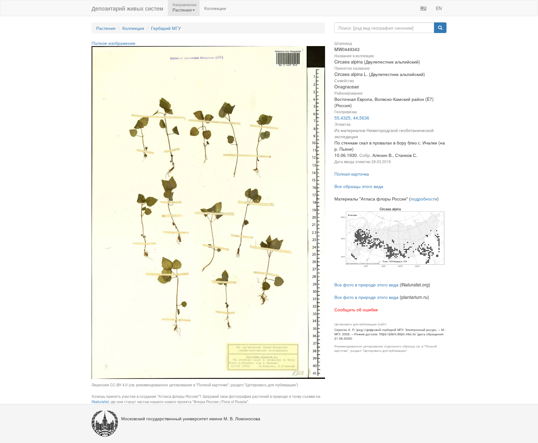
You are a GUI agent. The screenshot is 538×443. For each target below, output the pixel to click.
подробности (424, 199)
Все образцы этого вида (358, 186)
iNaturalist (100, 401)
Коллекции (215, 8)
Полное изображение (113, 43)
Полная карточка (351, 174)
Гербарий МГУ (166, 28)
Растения (106, 28)
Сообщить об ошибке (356, 309)
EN (439, 8)
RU (423, 8)
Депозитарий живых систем (127, 8)
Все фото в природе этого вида (366, 284)
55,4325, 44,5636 (351, 118)
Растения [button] (182, 10)
